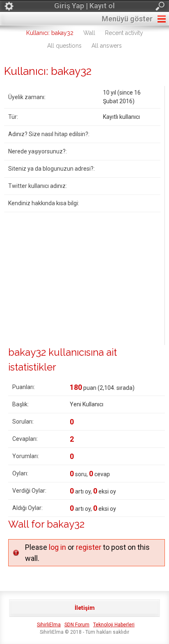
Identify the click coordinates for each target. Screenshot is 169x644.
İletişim (85, 608)
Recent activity (124, 33)
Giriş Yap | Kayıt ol (84, 5)
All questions (64, 45)
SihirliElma (49, 625)
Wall (89, 33)
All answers (106, 45)
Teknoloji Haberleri (114, 625)
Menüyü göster (127, 18)
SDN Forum (76, 625)
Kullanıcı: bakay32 (49, 33)
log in (57, 547)
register (88, 547)
